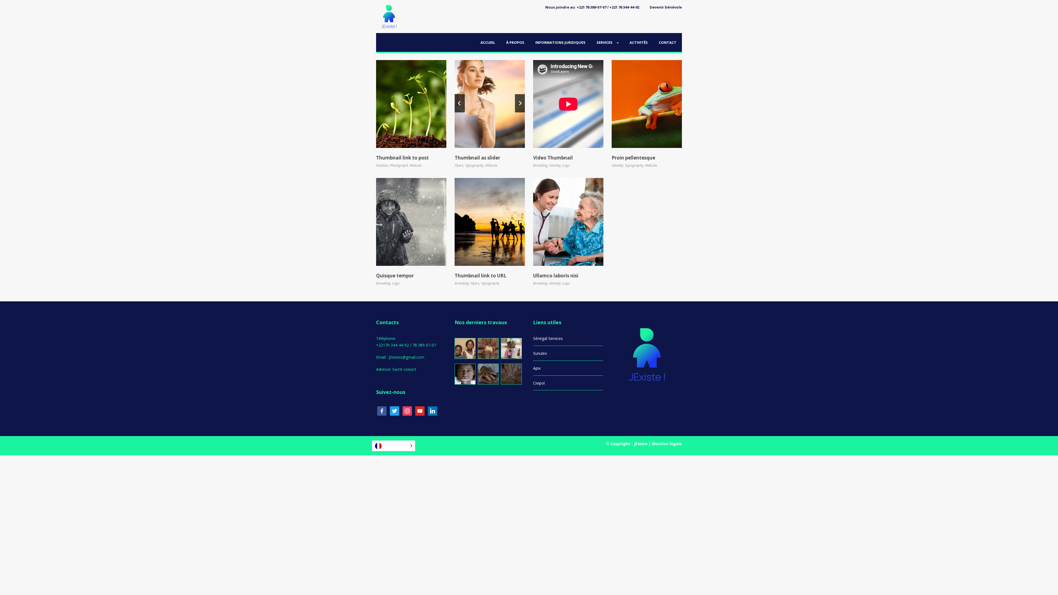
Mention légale (667, 443)
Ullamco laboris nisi (555, 275)
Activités (639, 42)
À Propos (515, 42)
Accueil (488, 42)
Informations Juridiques (560, 42)
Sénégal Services (548, 338)
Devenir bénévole (666, 7)
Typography (474, 165)
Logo (566, 165)
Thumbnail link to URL (480, 275)
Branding (540, 165)
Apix (537, 368)
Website (415, 165)
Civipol (539, 383)
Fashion (382, 165)
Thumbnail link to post (402, 158)
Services (604, 42)
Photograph (399, 165)
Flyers (459, 165)
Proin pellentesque (633, 158)
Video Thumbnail (553, 158)
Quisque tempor (395, 275)
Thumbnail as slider (477, 158)
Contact (667, 42)
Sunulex (540, 353)
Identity (555, 165)
